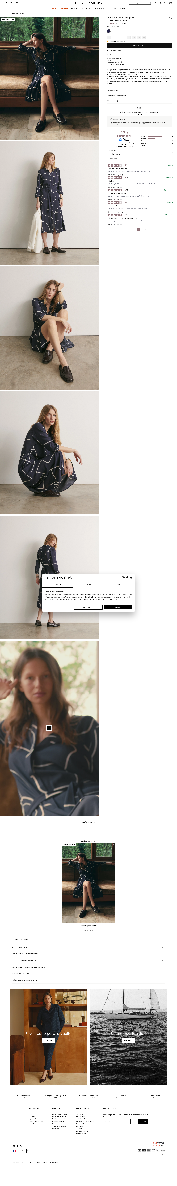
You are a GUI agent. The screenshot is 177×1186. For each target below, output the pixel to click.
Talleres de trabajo (113, 101)
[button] (140, 3)
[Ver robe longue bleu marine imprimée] (49, 728)
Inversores (55, 1128)
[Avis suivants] (145, 229)
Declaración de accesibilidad (50, 1162)
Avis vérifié (169, 165)
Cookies (38, 1162)
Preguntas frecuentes (35, 1119)
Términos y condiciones (28, 1162)
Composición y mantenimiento (117, 96)
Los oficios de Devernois (59, 1116)
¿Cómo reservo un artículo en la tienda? (26, 980)
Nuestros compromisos (59, 1119)
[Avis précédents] (135, 229)
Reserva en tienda (115, 50)
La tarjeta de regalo (82, 1131)
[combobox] (9, 3)
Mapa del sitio (33, 1114)
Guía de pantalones (82, 1119)
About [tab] (119, 584)
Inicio (6, 14)
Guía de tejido (80, 1114)
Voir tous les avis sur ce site (124, 146)
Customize (87, 607)
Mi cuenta (32, 1116)
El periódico (56, 1124)
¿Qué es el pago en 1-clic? (20, 974)
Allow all (118, 607)
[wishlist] (165, 3)
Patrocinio (79, 1126)
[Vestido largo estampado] (88, 883)
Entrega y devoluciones (36, 1121)
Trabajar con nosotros (59, 1126)
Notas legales (16, 1162)
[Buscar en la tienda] (150, 3)
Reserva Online (81, 1124)
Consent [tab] (58, 584)
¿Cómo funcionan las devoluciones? (25, 960)
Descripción (110, 55)
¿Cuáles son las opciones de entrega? (25, 954)
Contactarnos (33, 1124)
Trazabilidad (80, 1128)
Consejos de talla (112, 90)
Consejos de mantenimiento (85, 1121)
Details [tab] (88, 584)
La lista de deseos (82, 1133)
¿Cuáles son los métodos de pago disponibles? (28, 967)
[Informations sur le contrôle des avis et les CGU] (133, 143)
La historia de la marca (59, 1114)
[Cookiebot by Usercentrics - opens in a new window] (123, 577)
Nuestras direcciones (59, 1121)
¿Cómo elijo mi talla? (19, 947)
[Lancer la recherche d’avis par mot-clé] (171, 158)
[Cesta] (170, 3)
